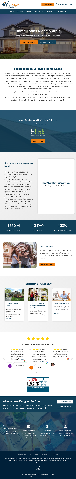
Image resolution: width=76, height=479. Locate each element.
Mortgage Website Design (34, 476)
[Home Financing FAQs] (61, 295)
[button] (47, 4)
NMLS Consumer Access (30, 460)
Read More (8, 318)
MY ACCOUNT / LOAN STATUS (39, 455)
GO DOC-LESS (22, 455)
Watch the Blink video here (38, 124)
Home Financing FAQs (61, 304)
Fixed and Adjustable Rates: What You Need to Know (37, 305)
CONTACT (55, 455)
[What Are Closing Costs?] (14, 295)
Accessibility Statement (60, 458)
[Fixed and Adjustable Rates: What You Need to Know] (38, 295)
